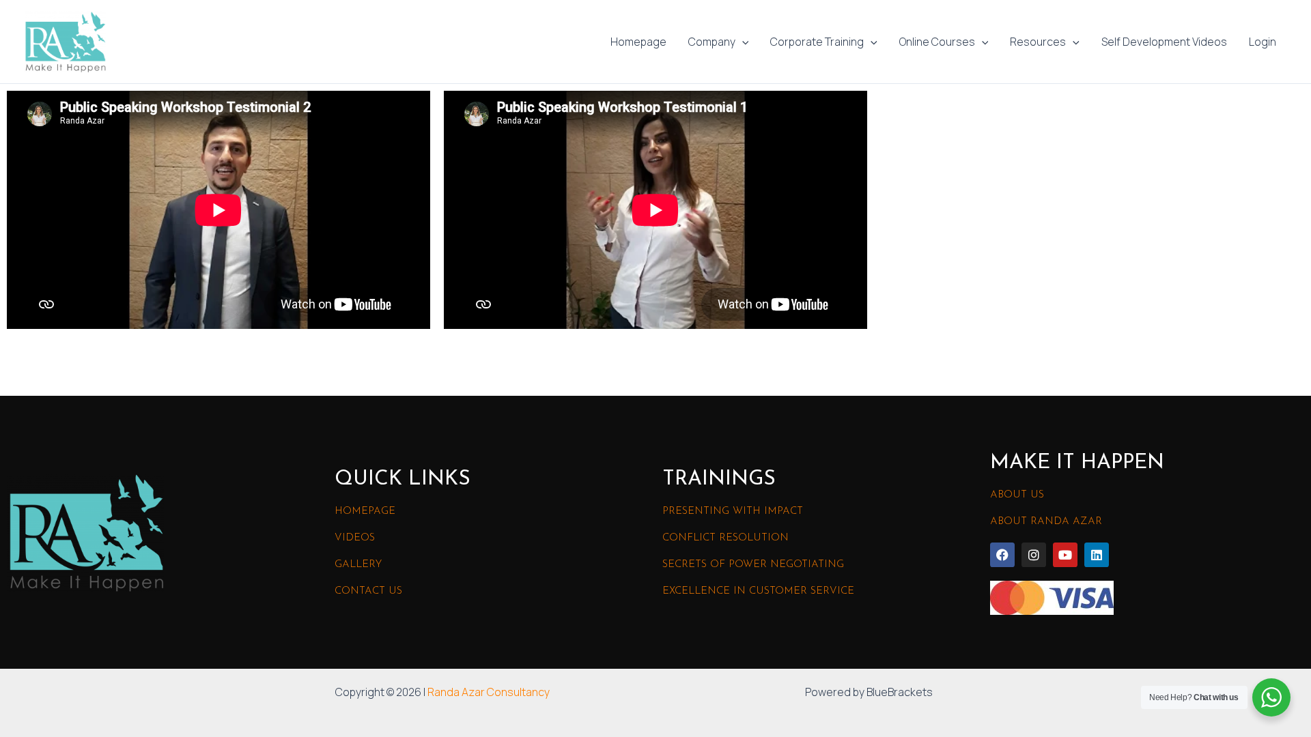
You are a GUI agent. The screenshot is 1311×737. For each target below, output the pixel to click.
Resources (1038, 41)
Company (711, 41)
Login (1262, 41)
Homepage (638, 41)
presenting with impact (732, 511)
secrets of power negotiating (753, 565)
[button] (742, 41)
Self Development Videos (1164, 41)
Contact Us (368, 591)
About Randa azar (1046, 522)
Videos (355, 538)
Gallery (358, 565)
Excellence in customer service (758, 591)
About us (1017, 495)
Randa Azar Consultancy (488, 691)
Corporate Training (817, 41)
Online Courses (937, 41)
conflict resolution (725, 538)
